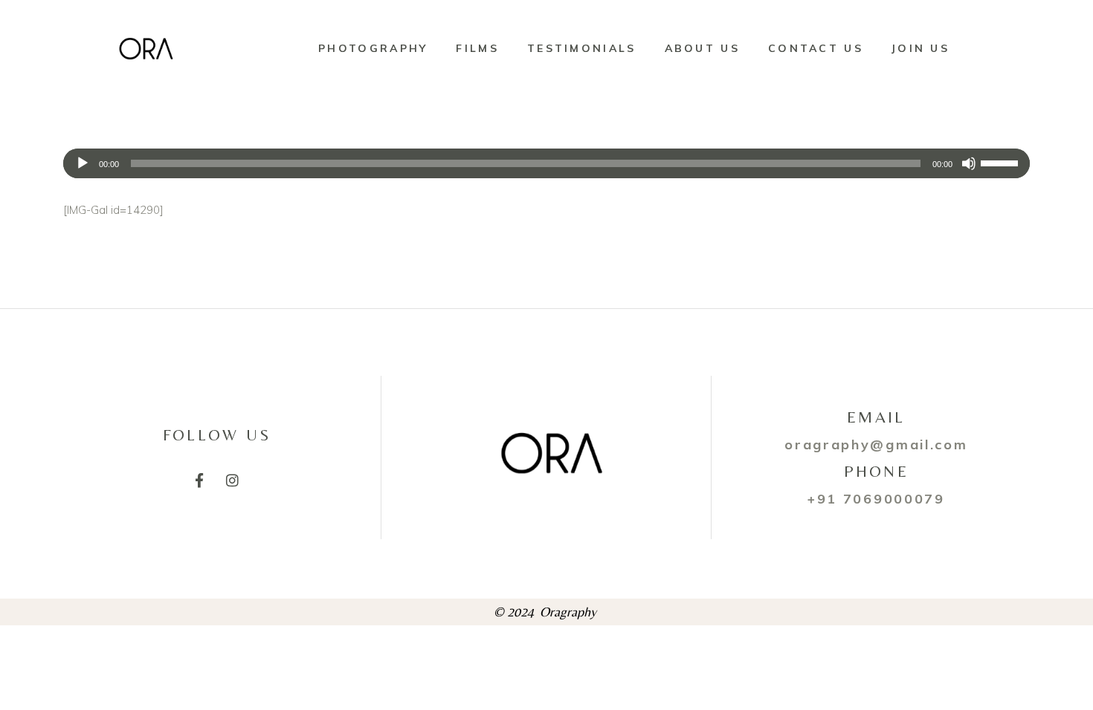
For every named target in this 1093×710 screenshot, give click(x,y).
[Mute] (968, 163)
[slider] (1001, 162)
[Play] (82, 163)
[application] (546, 163)
